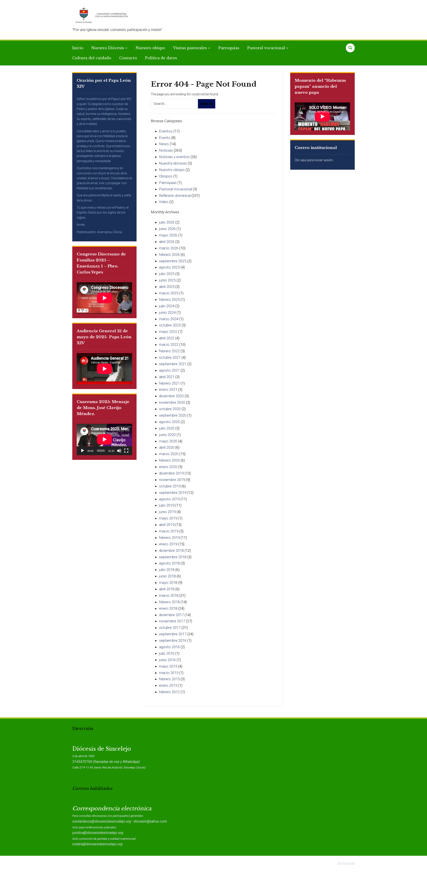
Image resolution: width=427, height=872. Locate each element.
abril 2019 (166, 524)
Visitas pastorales (190, 48)
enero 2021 (168, 389)
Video (163, 202)
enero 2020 (168, 467)
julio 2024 (166, 306)
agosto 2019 (169, 499)
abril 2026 (166, 241)
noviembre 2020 (172, 402)
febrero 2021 (169, 383)
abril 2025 (166, 286)
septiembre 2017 (172, 634)
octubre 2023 (170, 325)
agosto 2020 (169, 422)
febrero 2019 (169, 537)
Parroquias (228, 48)
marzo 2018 (168, 595)
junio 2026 (167, 228)
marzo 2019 (168, 531)
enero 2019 (168, 544)
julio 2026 (166, 222)
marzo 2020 (168, 454)
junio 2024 (167, 312)
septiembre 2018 (172, 557)
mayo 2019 (168, 518)
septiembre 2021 (172, 364)
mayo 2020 (168, 441)
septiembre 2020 (172, 415)
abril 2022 (166, 338)
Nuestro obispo (150, 48)
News (164, 144)
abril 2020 (166, 447)
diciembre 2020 (171, 396)
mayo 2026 (168, 235)
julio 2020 (166, 428)
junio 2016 (167, 660)
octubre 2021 (170, 357)
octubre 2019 (170, 486)
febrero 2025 (169, 299)
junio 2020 (167, 434)
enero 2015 (168, 685)
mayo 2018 (168, 582)
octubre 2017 (170, 627)
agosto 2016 (169, 647)
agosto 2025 (169, 267)
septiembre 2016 (172, 640)
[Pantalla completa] (126, 450)
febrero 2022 (169, 351)
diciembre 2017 (171, 615)
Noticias (166, 150)
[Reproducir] (82, 450)
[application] (104, 439)
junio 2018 (167, 576)
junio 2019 (167, 511)
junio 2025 (167, 280)
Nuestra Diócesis (107, 48)
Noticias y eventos (174, 157)
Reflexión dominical (175, 195)
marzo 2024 (168, 319)
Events (164, 137)
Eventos (166, 131)
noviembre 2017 (172, 621)
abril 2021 (166, 377)
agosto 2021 (169, 370)
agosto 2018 (169, 563)
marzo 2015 (168, 672)
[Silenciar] (119, 450)
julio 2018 (166, 569)
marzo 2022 (168, 344)
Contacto (128, 58)
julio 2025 (166, 273)
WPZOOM (346, 864)
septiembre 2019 (172, 492)
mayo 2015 (168, 666)
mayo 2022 (168, 331)
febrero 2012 (169, 692)
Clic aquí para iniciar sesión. (314, 160)
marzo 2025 (168, 293)
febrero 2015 (169, 679)
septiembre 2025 (172, 261)
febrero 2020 (169, 460)
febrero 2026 (169, 254)
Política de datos (161, 58)
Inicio (77, 48)
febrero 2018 (169, 602)
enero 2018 (168, 608)
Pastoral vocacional (266, 48)
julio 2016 (166, 653)
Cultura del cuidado (91, 58)
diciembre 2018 (171, 550)
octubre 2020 (170, 409)
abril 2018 (166, 589)
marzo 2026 (168, 248)
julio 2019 (166, 505)
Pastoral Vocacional (175, 189)
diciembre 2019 (171, 473)
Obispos (165, 176)
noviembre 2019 (172, 479)
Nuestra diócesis (173, 163)
